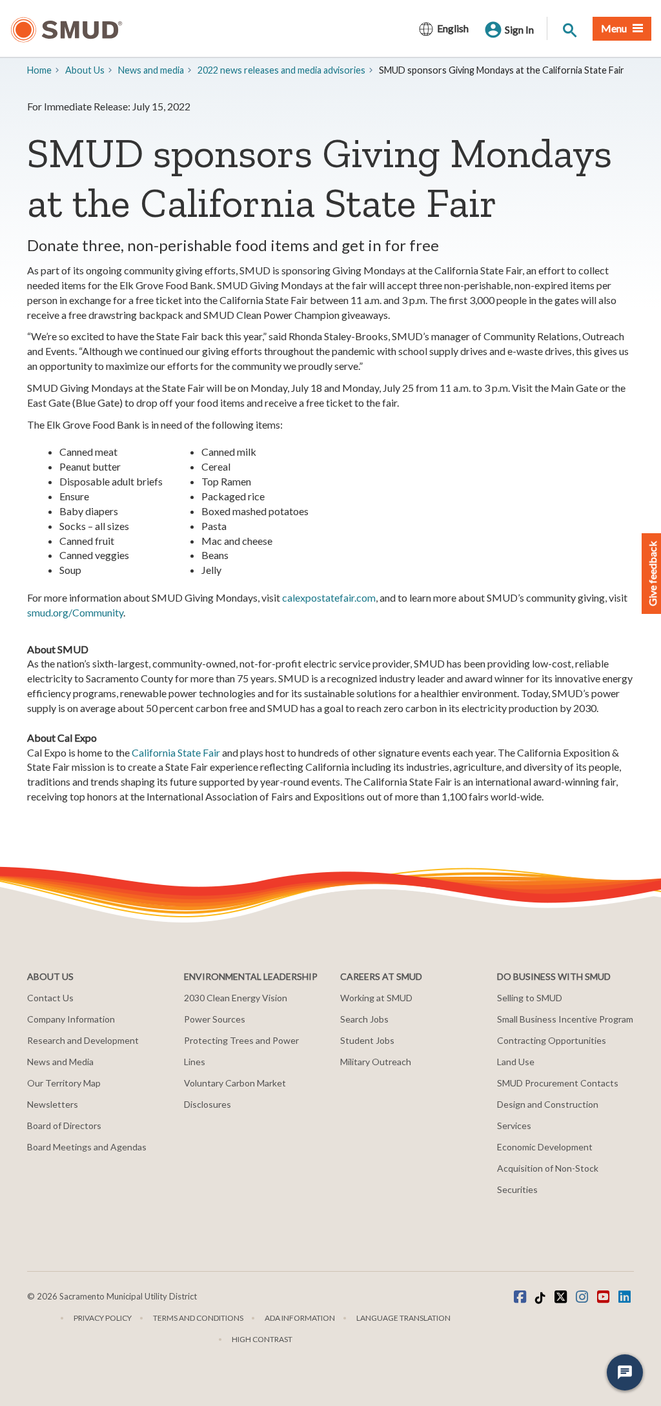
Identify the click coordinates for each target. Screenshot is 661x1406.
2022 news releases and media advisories (281, 70)
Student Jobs (367, 1040)
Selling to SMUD (529, 997)
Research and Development (83, 1040)
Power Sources (214, 1019)
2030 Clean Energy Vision (235, 997)
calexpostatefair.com (329, 597)
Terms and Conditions (198, 1318)
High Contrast (262, 1339)
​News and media (151, 70)
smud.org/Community (75, 612)
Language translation (403, 1318)
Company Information (71, 1019)
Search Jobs (364, 1019)
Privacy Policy (103, 1318)
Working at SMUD (376, 997)
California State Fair (176, 752)
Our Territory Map (64, 1082)
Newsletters (52, 1104)
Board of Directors (64, 1125)
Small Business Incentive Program (565, 1019)
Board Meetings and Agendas (87, 1146)
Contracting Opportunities (551, 1040)
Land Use (515, 1061)
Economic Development (545, 1146)
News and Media (60, 1061)
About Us (85, 70)
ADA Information (300, 1318)
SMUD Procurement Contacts (557, 1082)
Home (39, 70)
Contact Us (50, 997)
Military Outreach (375, 1061)
